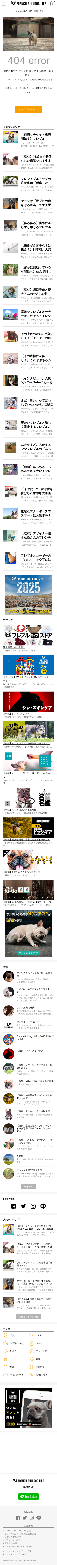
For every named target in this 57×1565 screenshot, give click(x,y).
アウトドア (41, 1351)
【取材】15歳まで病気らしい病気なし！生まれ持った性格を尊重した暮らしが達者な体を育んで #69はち (36, 158)
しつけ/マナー (43, 1374)
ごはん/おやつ (17, 1374)
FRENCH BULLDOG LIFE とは (18, 1530)
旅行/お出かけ (17, 1343)
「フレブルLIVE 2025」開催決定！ (29, 11)
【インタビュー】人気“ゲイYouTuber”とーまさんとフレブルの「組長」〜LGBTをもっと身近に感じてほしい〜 (37, 380)
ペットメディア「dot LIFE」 (17, 1554)
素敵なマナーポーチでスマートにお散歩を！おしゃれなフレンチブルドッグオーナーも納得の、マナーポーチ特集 (36, 513)
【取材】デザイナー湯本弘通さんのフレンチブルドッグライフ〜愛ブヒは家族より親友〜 (36, 535)
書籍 (12, 1367)
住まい (13, 1359)
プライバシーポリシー (14, 1540)
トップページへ (27, 109)
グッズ (13, 1335)
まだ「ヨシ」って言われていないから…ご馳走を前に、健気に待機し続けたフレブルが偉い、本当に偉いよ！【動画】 (37, 402)
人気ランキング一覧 (28, 1316)
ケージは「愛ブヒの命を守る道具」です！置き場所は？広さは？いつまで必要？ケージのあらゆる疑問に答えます (36, 203)
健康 (38, 1359)
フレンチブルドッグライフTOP (18, 1551)
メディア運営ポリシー (14, 1537)
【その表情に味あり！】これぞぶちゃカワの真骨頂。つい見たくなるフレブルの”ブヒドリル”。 (36, 358)
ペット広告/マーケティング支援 (18, 1546)
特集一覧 (28, 1186)
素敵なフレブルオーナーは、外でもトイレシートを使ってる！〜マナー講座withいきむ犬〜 (36, 313)
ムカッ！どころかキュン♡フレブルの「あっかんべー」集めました (36, 446)
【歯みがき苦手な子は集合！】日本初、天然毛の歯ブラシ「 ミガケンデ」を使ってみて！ (36, 247)
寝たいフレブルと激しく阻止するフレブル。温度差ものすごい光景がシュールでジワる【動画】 (36, 424)
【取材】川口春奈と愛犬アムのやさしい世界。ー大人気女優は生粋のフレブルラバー (36, 291)
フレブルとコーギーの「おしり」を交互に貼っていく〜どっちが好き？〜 (36, 557)
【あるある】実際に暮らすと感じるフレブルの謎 (36, 225)
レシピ (39, 1343)
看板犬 (13, 1351)
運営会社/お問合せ (13, 1543)
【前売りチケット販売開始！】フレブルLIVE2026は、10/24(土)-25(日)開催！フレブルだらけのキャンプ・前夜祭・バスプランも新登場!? (36, 136)
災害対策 (40, 1367)
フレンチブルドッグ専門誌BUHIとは (20, 1534)
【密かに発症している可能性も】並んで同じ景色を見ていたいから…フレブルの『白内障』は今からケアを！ (37, 269)
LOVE (38, 1335)
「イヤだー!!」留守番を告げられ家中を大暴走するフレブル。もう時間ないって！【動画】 (37, 491)
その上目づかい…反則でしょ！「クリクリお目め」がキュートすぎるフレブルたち (37, 335)
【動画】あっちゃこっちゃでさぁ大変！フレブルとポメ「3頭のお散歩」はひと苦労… (37, 468)
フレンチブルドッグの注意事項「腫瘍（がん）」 (36, 180)
